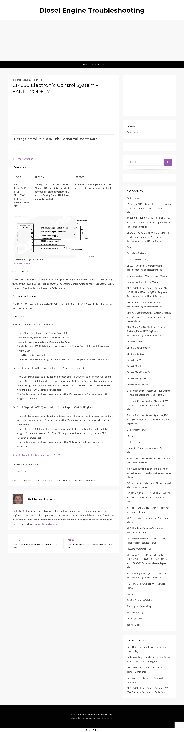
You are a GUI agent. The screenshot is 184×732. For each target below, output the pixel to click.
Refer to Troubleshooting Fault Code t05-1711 (37, 455)
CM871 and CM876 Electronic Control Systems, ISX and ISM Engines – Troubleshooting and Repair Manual (146, 331)
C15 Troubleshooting (137, 259)
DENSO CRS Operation (138, 347)
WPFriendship (90, 718)
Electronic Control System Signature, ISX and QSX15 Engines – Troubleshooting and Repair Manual (148, 419)
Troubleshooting (135, 612)
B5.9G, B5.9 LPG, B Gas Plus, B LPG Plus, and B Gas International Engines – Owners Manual (149, 208)
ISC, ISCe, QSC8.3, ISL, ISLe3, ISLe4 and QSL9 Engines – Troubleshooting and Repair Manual (149, 497)
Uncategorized (134, 618)
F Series (130, 436)
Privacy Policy (92, 730)
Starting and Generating (139, 606)
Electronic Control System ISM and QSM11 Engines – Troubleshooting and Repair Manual (148, 405)
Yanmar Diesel (134, 624)
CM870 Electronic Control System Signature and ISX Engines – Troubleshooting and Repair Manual (149, 316)
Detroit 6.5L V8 (134, 360)
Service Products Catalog (139, 600)
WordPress (109, 718)
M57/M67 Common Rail (139, 548)
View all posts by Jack (46, 523)
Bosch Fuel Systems (136, 253)
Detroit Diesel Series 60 (138, 372)
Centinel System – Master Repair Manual (147, 275)
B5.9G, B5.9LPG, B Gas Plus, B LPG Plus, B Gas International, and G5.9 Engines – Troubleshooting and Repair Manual (148, 236)
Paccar (130, 594)
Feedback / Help (19, 471)
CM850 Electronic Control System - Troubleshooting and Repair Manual (57, 480)
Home (85, 64)
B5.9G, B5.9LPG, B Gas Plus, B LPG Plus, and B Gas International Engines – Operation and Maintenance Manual (149, 222)
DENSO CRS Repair (136, 353)
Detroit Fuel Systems (137, 378)
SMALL (16, 263)
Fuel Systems (133, 442)
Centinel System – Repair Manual (143, 282)
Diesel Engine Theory (137, 384)
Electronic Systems (136, 429)
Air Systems (133, 197)
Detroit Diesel (134, 366)
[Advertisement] (92, 41)
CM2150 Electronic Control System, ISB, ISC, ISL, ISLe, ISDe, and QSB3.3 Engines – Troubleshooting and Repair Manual (147, 292)
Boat (129, 247)
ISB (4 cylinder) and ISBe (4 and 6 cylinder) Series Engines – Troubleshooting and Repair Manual (149, 472)
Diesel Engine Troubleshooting (92, 10)
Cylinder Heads (134, 341)
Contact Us (98, 64)
